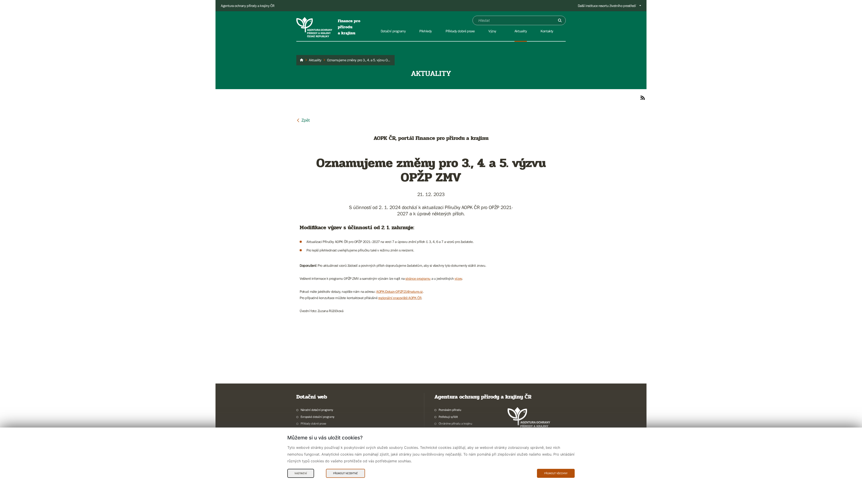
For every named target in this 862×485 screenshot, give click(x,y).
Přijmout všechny (555, 473)
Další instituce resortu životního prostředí (607, 6)
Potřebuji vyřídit (448, 417)
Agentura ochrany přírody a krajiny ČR (247, 6)
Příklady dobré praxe (313, 423)
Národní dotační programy (317, 410)
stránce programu (418, 278)
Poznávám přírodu (450, 410)
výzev (458, 278)
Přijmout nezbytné (345, 473)
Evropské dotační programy (317, 417)
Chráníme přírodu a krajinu (455, 423)
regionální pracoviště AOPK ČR (399, 298)
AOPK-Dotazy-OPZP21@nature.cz (399, 291)
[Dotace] (301, 60)
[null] (303, 120)
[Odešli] (559, 20)
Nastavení (301, 473)
